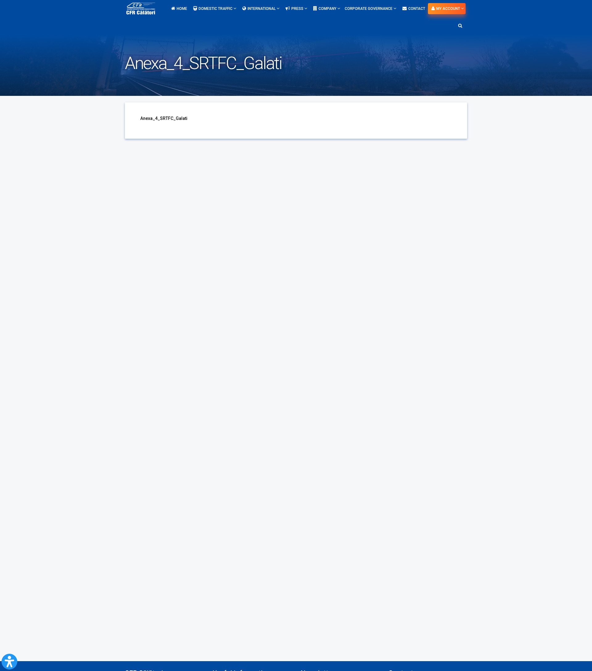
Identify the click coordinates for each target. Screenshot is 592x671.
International (262, 8)
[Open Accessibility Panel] (9, 661)
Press (297, 8)
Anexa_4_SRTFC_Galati (163, 118)
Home (182, 8)
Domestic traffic (216, 8)
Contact (416, 8)
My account (448, 8)
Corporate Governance (369, 8)
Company (328, 8)
